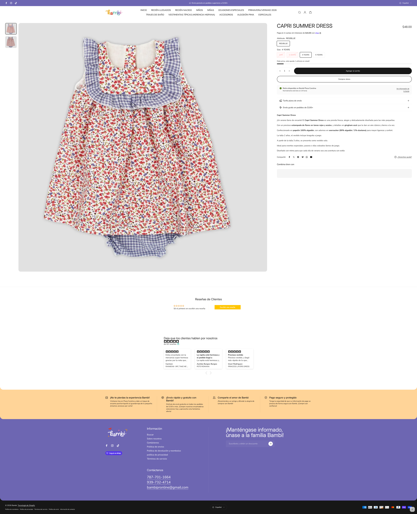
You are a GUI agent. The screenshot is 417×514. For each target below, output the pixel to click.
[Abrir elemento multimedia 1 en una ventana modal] (142, 147)
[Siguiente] (261, 153)
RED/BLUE (283, 43)
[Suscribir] (270, 444)
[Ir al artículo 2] (11, 42)
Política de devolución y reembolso (164, 450)
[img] (209, 341)
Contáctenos (153, 442)
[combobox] (405, 3)
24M (281, 55)
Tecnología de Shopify (26, 505)
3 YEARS (292, 55)
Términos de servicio (157, 458)
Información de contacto (67, 509)
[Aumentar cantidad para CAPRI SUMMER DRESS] (289, 71)
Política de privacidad (26, 509)
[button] (206, 372)
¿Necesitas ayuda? (405, 157)
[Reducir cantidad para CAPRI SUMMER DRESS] (279, 71)
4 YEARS (305, 55)
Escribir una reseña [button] (227, 307)
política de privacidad (157, 454)
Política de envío (54, 509)
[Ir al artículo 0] (11, 29)
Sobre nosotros (154, 438)
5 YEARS (319, 55)
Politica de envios (155, 446)
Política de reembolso (12, 509)
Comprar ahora (344, 79)
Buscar (150, 434)
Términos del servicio (40, 509)
